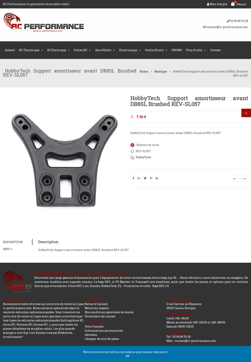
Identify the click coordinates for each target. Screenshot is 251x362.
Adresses (91, 335)
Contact (215, 50)
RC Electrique (56, 50)
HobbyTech (143, 157)
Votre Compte (94, 326)
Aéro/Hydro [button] (103, 50)
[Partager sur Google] (139, 178)
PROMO (177, 50)
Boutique (161, 71)
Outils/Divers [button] (154, 50)
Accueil (10, 50)
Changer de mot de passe (102, 339)
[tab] (17, 242)
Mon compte (218, 4)
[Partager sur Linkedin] (157, 178)
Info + (8, 249)
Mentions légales (97, 308)
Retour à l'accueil (96, 304)
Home (144, 71)
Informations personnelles (104, 330)
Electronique (128, 50)
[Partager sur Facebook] (133, 178)
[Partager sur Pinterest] (151, 178)
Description (13, 242)
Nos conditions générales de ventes (109, 312)
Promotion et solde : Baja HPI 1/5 (146, 286)
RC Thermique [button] (29, 50)
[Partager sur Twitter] (145, 178)
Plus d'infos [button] (194, 50)
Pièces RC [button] (80, 50)
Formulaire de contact (100, 316)
